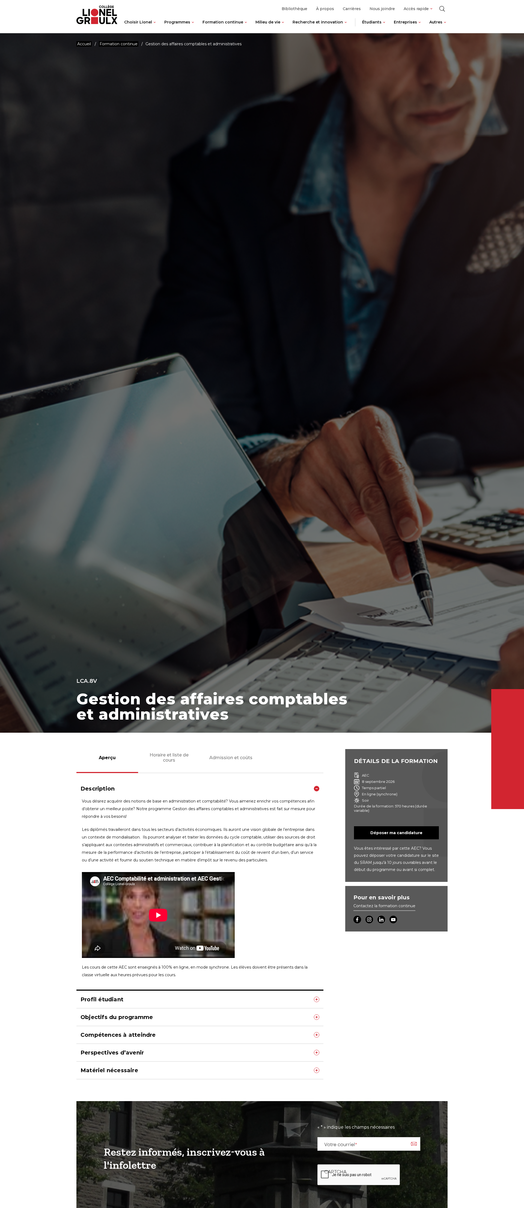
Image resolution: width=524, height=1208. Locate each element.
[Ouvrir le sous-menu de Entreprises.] (419, 26)
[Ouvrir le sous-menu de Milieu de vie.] (282, 26)
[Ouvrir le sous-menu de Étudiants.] (384, 26)
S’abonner (413, 1144)
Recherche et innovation (318, 22)
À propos (325, 8)
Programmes (177, 22)
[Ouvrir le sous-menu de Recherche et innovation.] (345, 26)
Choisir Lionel (138, 22)
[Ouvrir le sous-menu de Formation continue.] (245, 26)
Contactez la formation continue (384, 906)
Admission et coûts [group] (230, 757)
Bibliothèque (294, 8)
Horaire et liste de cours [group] (169, 757)
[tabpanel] (199, 929)
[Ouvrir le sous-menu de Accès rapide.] (431, 8)
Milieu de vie (267, 22)
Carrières (352, 8)
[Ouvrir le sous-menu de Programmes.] (192, 26)
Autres (435, 22)
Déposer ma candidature (396, 832)
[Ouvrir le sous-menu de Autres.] (445, 26)
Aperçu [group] (107, 757)
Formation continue (223, 22)
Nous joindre (382, 8)
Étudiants (372, 22)
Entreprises (405, 22)
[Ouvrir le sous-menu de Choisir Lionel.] (154, 26)
